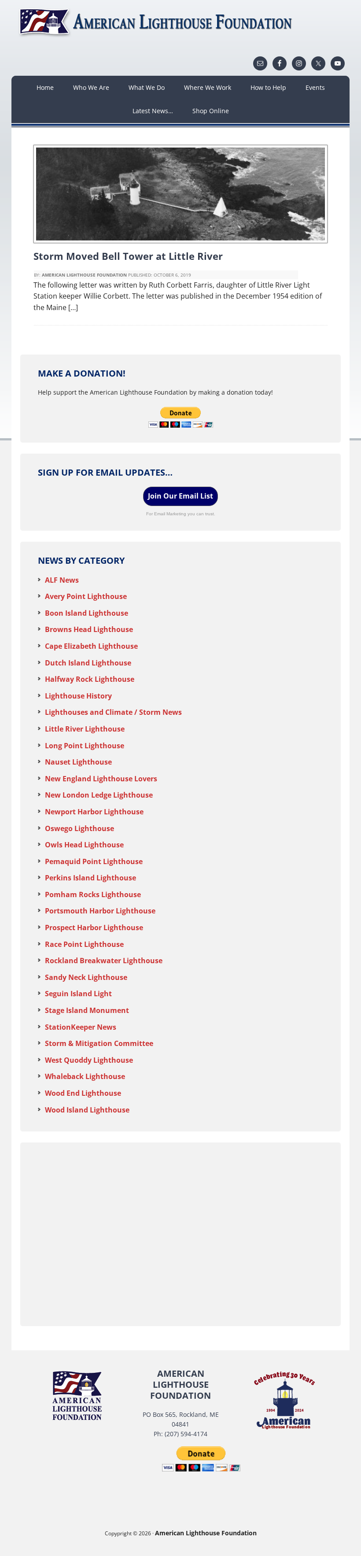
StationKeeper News (80, 1027)
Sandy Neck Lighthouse (86, 977)
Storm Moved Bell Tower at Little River (128, 255)
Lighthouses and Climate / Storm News (113, 712)
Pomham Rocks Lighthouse (93, 894)
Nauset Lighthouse (78, 762)
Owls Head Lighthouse (84, 845)
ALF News (62, 580)
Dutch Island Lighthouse (88, 663)
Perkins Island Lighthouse (90, 878)
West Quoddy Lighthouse (89, 1060)
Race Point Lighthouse (84, 944)
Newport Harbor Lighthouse (94, 812)
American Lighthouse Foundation (156, 22)
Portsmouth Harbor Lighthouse (100, 911)
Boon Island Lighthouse (86, 613)
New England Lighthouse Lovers (101, 779)
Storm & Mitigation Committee (99, 1043)
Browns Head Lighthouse (89, 629)
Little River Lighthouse (85, 729)
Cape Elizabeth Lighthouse (91, 646)
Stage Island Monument (87, 1010)
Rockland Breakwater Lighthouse (103, 960)
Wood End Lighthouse (83, 1093)
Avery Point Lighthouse (86, 596)
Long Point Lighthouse (84, 745)
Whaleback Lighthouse (85, 1076)
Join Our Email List (180, 496)
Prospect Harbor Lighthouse (94, 927)
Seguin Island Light (78, 993)
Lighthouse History (78, 696)
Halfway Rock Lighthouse (89, 679)
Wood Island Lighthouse (87, 1110)
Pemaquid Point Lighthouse (94, 861)
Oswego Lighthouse (79, 828)
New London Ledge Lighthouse (99, 795)
